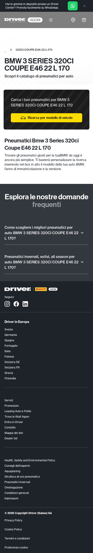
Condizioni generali (17, 493)
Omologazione (14, 487)
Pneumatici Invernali (17, 482)
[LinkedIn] (25, 304)
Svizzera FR (12, 367)
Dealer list (11, 438)
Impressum (11, 498)
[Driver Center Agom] (15, 19)
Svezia (9, 329)
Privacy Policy (13, 520)
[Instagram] (7, 304)
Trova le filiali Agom (17, 416)
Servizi (9, 400)
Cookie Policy (13, 529)
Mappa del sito (14, 433)
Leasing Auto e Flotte (18, 411)
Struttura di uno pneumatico (22, 476)
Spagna (9, 340)
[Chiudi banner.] (84, 6)
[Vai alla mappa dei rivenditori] (73, 19)
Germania (11, 335)
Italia (8, 351)
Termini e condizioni (17, 538)
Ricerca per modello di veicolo (50, 118)
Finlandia (10, 378)
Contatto (10, 427)
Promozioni (12, 405)
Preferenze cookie (16, 547)
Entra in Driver (14, 422)
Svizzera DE (12, 362)
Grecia (9, 373)
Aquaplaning (12, 471)
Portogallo (11, 345)
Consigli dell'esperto (17, 465)
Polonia (9, 356)
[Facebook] (16, 304)
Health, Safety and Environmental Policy (30, 460)
